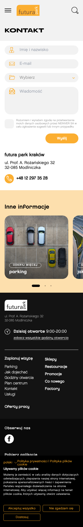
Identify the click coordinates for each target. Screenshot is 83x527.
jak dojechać (16, 372)
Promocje (53, 374)
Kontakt (11, 389)
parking (18, 272)
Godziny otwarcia (19, 378)
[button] (10, 462)
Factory (52, 389)
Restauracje (56, 366)
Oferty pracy (17, 406)
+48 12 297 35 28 (32, 178)
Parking (11, 366)
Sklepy (50, 359)
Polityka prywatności (32, 461)
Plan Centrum (16, 383)
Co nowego (55, 381)
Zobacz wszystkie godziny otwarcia (41, 338)
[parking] (36, 247)
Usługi (10, 394)
